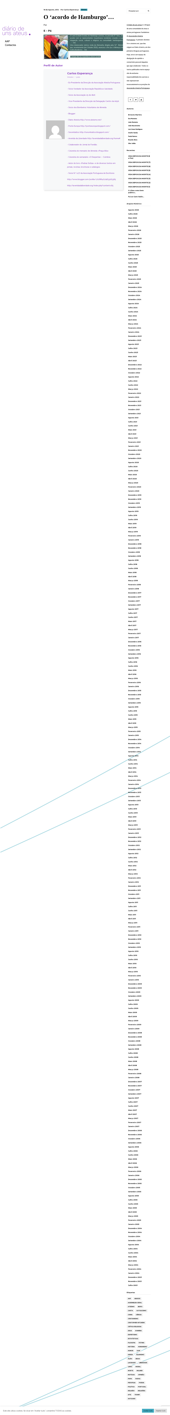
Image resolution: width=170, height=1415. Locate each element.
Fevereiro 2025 (134, 279)
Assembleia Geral (135, 1302)
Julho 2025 (132, 259)
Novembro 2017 (134, 597)
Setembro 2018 (134, 556)
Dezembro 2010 (134, 935)
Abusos (137, 1298)
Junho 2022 (133, 385)
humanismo (142, 1347)
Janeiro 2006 (133, 1175)
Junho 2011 (132, 911)
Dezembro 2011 (134, 886)
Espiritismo (132, 1334)
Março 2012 (133, 874)
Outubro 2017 (134, 601)
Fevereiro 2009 (134, 1025)
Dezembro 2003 (135, 1277)
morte (130, 1370)
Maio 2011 (132, 915)
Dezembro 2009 (135, 984)
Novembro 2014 (134, 743)
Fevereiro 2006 (134, 1171)
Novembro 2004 (135, 1232)
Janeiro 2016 (133, 686)
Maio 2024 (132, 316)
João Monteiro (133, 122)
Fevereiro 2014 (134, 780)
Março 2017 (133, 629)
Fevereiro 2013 (134, 829)
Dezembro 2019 (134, 495)
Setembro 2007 (134, 1094)
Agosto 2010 (133, 951)
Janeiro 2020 (133, 491)
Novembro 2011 (134, 890)
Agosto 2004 (133, 1245)
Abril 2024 (132, 320)
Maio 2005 (132, 1208)
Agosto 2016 (133, 658)
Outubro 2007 (134, 1090)
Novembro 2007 (135, 1086)
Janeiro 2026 (133, 234)
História (131, 1347)
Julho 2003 (133, 1285)
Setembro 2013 (134, 801)
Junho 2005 (133, 1204)
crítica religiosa (134, 1326)
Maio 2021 (132, 430)
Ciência (139, 1315)
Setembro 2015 (134, 703)
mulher (139, 1370)
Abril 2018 (132, 577)
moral (138, 1366)
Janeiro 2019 (133, 540)
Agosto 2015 (133, 707)
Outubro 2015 (134, 699)
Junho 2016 (133, 666)
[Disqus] (83, 226)
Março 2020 (133, 483)
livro (130, 1366)
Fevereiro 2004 (134, 1269)
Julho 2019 (132, 515)
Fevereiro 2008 (134, 1074)
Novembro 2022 (135, 369)
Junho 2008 (133, 1057)
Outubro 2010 (134, 943)
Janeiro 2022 (133, 397)
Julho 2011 (132, 906)
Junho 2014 (133, 764)
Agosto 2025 (133, 255)
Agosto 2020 (133, 462)
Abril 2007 (132, 1114)
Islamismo (84, 10)
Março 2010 (133, 972)
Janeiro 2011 (133, 931)
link (74, 43)
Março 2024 (133, 324)
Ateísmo (131, 1306)
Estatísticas (133, 1338)
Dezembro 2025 (135, 238)
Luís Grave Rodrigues (135, 129)
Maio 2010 (132, 964)
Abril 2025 (132, 271)
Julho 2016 (132, 662)
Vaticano (131, 1398)
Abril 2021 (132, 434)
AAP (7, 41)
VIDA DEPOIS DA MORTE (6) (139, 166)
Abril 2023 (132, 361)
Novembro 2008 (135, 1037)
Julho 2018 (132, 564)
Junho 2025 (133, 263)
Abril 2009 (132, 1016)
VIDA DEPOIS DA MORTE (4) (139, 174)
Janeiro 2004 (133, 1273)
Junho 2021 (133, 426)
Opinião (141, 1375)
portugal (142, 1387)
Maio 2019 (132, 524)
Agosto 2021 (133, 418)
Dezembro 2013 (134, 788)
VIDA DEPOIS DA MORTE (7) (139, 162)
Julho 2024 (133, 308)
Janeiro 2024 (133, 332)
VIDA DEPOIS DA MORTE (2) (139, 183)
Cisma (130, 1315)
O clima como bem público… (136, 191)
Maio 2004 (132, 1257)
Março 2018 (133, 580)
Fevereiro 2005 (134, 1220)
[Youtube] (141, 99)
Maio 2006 (132, 1159)
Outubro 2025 (134, 246)
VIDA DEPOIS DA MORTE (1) (139, 187)
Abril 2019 (132, 528)
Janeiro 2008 (133, 1077)
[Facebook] (130, 99)
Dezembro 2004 (135, 1228)
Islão (130, 1359)
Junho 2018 (133, 568)
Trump (137, 1395)
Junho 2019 (133, 519)
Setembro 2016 (134, 654)
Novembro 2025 (134, 242)
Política (131, 1387)
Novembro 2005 (135, 1183)
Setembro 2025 (134, 251)
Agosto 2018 (133, 560)
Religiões (141, 1391)
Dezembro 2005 (135, 1179)
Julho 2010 (132, 955)
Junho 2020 (133, 471)
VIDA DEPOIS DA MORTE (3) (139, 178)
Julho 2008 (133, 1053)
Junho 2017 (133, 617)
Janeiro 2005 (133, 1224)
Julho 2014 (132, 760)
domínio (138, 1331)
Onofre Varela (133, 133)
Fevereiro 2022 (134, 393)
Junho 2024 (133, 312)
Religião (131, 1391)
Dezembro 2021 (134, 401)
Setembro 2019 (134, 507)
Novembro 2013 (134, 792)
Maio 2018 (132, 572)
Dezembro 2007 (135, 1082)
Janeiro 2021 (133, 446)
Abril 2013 (132, 821)
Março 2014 (133, 776)
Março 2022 (133, 389)
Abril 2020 (132, 479)
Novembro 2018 (134, 548)
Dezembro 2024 (135, 287)
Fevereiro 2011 (134, 927)
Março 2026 (133, 226)
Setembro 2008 (134, 1045)
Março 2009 (133, 1021)
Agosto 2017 (133, 609)
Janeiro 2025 (133, 283)
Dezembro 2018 (134, 544)
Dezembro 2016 (134, 642)
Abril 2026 (132, 222)
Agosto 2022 (133, 377)
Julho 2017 (132, 613)
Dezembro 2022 (135, 365)
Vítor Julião (132, 143)
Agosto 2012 (133, 853)
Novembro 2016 (134, 646)
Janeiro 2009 (133, 1029)
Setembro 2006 (134, 1143)
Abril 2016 (132, 674)
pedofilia (131, 1382)
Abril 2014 (132, 772)
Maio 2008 (132, 1061)
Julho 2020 (133, 466)
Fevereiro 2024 (134, 328)
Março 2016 (133, 678)
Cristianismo (133, 1318)
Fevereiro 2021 (134, 442)
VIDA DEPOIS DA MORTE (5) (139, 170)
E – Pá (48, 30)
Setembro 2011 (134, 898)
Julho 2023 (132, 348)
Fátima (141, 1343)
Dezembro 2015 (134, 690)
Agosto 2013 (133, 805)
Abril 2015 (132, 723)
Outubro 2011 (133, 894)
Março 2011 (132, 923)
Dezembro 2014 (134, 739)
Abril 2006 (132, 1163)
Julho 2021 (132, 422)
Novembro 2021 (134, 405)
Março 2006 (133, 1167)
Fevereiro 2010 (134, 976)
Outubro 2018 (134, 552)
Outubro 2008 (134, 1041)
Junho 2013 (133, 813)
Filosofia (131, 1343)
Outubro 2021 (134, 409)
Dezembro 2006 (135, 1130)
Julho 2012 (132, 858)
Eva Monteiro (132, 118)
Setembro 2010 (134, 947)
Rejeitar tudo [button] (160, 1411)
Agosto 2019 (133, 511)
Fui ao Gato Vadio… (136, 197)
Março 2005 (133, 1216)
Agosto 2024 (133, 304)
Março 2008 (133, 1069)
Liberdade (143, 1363)
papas (137, 1379)
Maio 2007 (132, 1110)
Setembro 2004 (134, 1240)
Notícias (131, 1375)
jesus (138, 1359)
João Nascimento (134, 126)
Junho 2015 (133, 715)
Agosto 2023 (133, 344)
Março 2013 (133, 825)
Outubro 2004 (134, 1236)
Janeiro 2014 (133, 784)
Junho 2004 (133, 1253)
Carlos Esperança (80, 73)
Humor (130, 1350)
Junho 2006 (133, 1155)
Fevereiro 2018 (134, 585)
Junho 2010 (133, 959)
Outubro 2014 (134, 748)
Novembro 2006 (135, 1135)
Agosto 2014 (133, 756)
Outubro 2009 (134, 992)
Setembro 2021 (134, 414)
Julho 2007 (133, 1102)
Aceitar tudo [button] (147, 1411)
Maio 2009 (132, 1012)
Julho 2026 (132, 214)
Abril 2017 (132, 625)
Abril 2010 (132, 968)
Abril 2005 (132, 1212)
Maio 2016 (132, 670)
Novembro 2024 (135, 291)
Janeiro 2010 (133, 980)
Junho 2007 (133, 1106)
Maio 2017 (132, 621)
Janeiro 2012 (133, 882)
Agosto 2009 (133, 1000)
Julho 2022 (132, 381)
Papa (130, 1379)
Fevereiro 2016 (134, 682)
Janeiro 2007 (133, 1126)
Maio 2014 (132, 768)
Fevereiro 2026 (134, 230)
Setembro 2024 (134, 299)
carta (130, 1310)
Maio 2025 (132, 267)
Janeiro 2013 (133, 833)
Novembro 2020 (135, 450)
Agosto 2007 (133, 1098)
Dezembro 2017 (134, 593)
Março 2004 (133, 1265)
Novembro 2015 (134, 695)
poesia (141, 1382)
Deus (130, 1331)
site (129, 1395)
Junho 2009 (133, 1008)
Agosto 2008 (133, 1049)
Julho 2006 (133, 1151)
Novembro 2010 (134, 939)
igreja (130, 1354)
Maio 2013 (132, 817)
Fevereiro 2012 (134, 878)
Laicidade (132, 1363)
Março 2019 (133, 532)
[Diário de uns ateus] (16, 19)
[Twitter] (136, 99)
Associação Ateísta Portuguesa (138, 88)
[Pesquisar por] (148, 11)
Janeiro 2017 (133, 638)
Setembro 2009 (134, 996)
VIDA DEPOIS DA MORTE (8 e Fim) (139, 157)
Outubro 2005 (134, 1188)
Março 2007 (133, 1118)
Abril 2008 (132, 1065)
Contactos (10, 45)
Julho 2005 (132, 1200)
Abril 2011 (132, 919)
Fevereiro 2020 (134, 487)
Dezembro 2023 (135, 336)
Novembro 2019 (134, 499)
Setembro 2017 (134, 605)
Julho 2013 (132, 809)
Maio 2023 (132, 356)
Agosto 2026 (133, 210)
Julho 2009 (133, 1004)
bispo (140, 1306)
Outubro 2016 (134, 650)
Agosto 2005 (133, 1196)
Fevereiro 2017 (134, 633)
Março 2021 (133, 438)
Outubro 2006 (134, 1139)
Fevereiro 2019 (134, 536)
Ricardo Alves (132, 140)
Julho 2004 (133, 1249)
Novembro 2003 (135, 1281)
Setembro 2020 (134, 458)
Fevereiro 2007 (134, 1122)
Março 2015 (133, 727)
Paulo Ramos (132, 136)
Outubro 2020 (134, 454)
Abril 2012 (132, 870)
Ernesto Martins (135, 115)
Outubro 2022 (134, 373)
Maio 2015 (132, 719)
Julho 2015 (132, 711)
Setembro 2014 (134, 752)
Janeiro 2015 (133, 735)
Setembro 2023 (134, 340)
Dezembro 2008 (135, 1033)
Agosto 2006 (133, 1147)
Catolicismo (141, 1310)
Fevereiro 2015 (134, 731)
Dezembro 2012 (134, 837)
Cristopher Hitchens (136, 1322)
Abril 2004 (132, 1261)
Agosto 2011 (133, 902)
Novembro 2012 (134, 841)
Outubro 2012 (134, 845)
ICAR (138, 1350)
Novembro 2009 (135, 988)
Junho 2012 (133, 862)
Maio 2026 (132, 218)
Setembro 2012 (134, 849)
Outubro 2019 (134, 503)
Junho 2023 (133, 352)
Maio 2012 (132, 866)
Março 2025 (133, 275)
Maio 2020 (132, 475)
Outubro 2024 (134, 295)
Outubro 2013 (134, 796)
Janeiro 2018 (133, 589)
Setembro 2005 (134, 1192)
